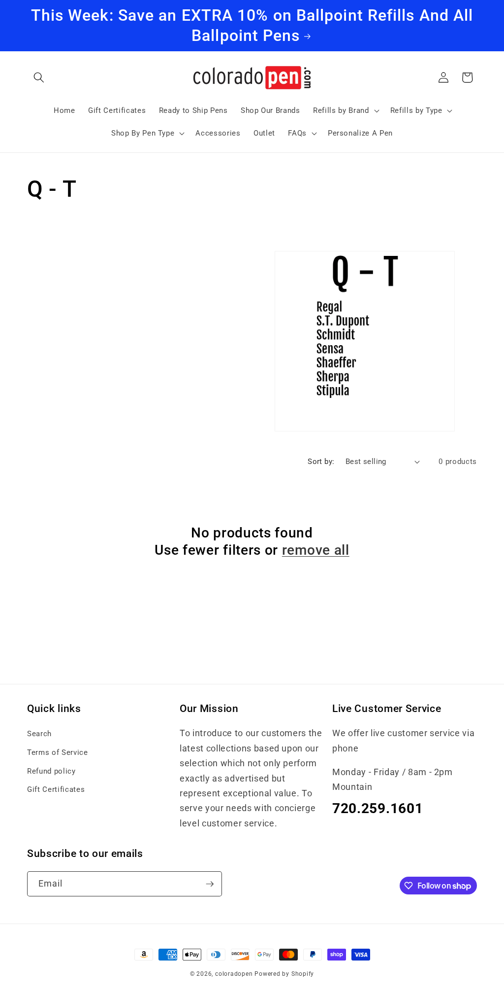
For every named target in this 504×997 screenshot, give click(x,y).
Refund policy (51, 771)
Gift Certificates (56, 789)
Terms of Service (57, 752)
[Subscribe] (209, 884)
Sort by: (321, 461)
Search (39, 733)
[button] (39, 77)
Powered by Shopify (284, 973)
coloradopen (233, 973)
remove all (315, 550)
